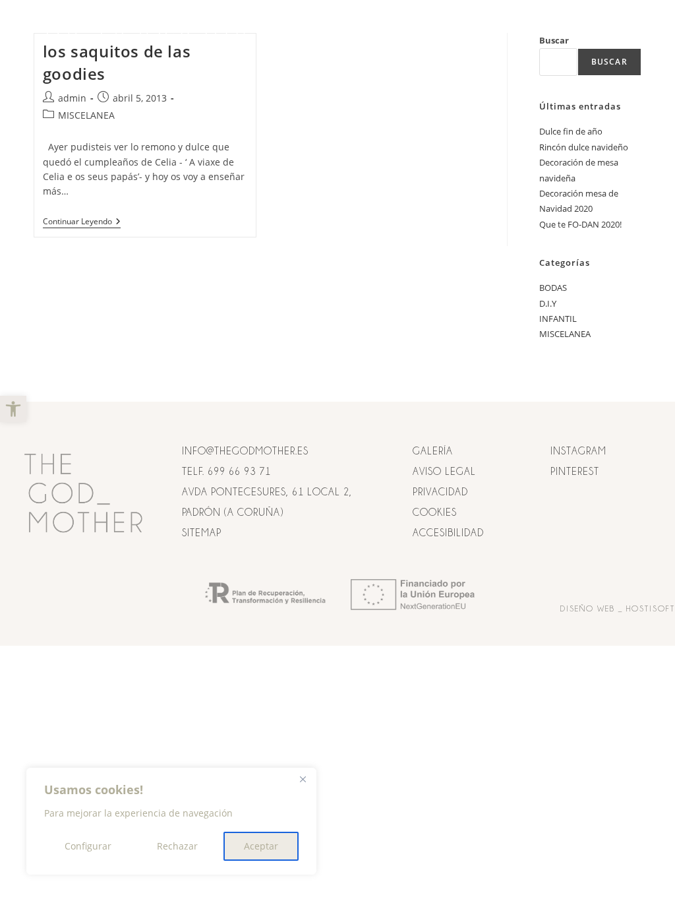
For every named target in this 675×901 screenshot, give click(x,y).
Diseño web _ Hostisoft (617, 608)
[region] (171, 821)
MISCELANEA (86, 115)
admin (72, 98)
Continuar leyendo (82, 222)
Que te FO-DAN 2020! (580, 224)
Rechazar (177, 846)
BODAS (553, 288)
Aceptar (261, 846)
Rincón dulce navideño (583, 147)
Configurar (88, 846)
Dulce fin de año (570, 131)
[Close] (302, 779)
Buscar (609, 61)
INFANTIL (558, 319)
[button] (13, 409)
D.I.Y (547, 303)
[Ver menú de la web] (628, 31)
